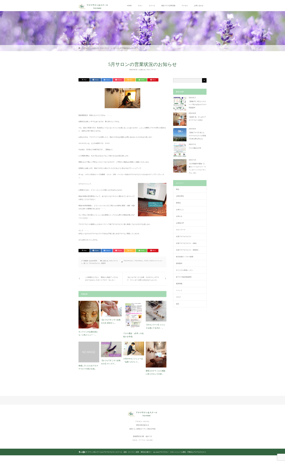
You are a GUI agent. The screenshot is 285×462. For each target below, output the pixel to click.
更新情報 (179, 283)
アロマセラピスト (94, 263)
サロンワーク (151, 69)
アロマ (146, 261)
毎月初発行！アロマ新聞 (184, 257)
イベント (179, 290)
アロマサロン (138, 261)
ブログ (178, 297)
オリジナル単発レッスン (184, 270)
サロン (140, 5)
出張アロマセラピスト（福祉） (187, 243)
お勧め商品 (180, 196)
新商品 (178, 203)
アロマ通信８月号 (195, 148)
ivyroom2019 (93, 261)
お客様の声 (180, 223)
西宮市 (103, 263)
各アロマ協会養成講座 (184, 277)
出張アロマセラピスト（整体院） (187, 250)
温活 (177, 304)
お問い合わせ (198, 5)
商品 (177, 189)
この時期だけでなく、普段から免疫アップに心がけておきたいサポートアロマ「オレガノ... (101, 278)
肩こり (86, 263)
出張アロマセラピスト (184, 236)
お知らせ (142, 69)
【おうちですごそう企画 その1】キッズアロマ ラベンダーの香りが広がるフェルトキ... (143, 278)
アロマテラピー (128, 261)
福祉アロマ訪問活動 (168, 5)
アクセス (185, 5)
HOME (129, 5)
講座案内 (179, 263)
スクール (152, 5)
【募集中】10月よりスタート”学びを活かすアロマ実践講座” (198, 104)
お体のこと (180, 209)
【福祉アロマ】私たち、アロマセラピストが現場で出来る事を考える (197, 136)
